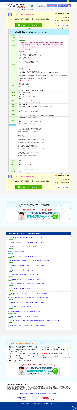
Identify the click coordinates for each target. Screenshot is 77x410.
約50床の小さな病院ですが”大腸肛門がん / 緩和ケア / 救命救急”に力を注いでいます (28, 260)
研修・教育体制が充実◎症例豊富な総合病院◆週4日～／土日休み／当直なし (27, 279)
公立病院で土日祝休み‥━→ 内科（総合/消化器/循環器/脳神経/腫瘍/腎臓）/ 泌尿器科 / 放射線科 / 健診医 (33, 320)
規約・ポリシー (46, 403)
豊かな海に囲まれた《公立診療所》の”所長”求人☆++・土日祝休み (24, 307)
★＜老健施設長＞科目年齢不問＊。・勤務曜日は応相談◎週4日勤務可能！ (26, 283)
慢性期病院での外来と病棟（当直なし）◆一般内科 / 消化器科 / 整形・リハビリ (27, 242)
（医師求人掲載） (52, 6)
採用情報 (27, 403)
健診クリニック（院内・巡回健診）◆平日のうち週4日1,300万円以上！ (25, 237)
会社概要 (23, 403)
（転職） (31, 6)
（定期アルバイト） (42, 6)
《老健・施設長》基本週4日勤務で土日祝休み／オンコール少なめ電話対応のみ (27, 293)
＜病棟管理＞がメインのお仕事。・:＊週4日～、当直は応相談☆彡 (24, 247)
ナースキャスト (55, 399)
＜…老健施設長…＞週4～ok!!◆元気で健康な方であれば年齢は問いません (26, 265)
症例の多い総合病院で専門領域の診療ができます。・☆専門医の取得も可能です (27, 325)
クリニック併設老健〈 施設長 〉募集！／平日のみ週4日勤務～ (23, 274)
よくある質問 (33, 403)
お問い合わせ (39, 403)
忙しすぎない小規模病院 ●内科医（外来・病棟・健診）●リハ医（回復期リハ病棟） (28, 297)
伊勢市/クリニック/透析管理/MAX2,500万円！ (19, 251)
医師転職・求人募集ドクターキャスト (13, 9)
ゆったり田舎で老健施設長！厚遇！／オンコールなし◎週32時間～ (24, 311)
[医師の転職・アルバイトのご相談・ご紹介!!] (38, 216)
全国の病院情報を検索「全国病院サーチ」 (29, 393)
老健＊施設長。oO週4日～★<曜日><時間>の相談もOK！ (22, 270)
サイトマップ (53, 403)
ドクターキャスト (32, 399)
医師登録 (63, 6)
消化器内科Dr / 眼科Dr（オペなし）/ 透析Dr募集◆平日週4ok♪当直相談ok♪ (26, 302)
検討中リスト (65, 0)
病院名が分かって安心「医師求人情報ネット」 (48, 393)
